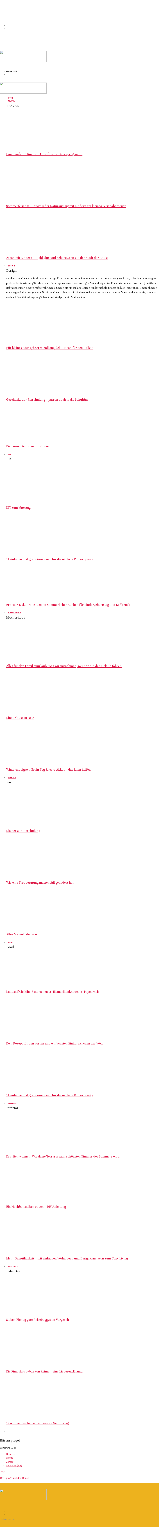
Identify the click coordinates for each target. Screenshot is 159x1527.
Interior (12, 1103)
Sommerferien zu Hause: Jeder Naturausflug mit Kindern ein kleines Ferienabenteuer (66, 206)
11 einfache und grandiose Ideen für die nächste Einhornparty (49, 559)
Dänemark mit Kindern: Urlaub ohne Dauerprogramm (44, 154)
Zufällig (10, 1461)
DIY (9, 454)
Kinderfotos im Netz (20, 718)
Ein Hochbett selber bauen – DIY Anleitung (36, 1207)
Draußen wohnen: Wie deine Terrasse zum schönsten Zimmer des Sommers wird (63, 1156)
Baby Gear (13, 1266)
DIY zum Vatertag (18, 508)
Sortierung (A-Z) (14, 1465)
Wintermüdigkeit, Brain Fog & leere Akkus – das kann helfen (48, 770)
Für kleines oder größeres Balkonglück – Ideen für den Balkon (49, 348)
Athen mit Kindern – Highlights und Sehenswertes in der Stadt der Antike (57, 258)
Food (10, 942)
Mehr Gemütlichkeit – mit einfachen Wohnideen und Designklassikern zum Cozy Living (67, 1258)
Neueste (10, 1454)
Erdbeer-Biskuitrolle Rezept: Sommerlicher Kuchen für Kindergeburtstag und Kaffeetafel (68, 605)
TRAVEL (11, 101)
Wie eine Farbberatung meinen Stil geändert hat (40, 883)
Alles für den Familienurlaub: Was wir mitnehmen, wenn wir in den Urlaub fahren (64, 666)
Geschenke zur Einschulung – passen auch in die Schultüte (47, 400)
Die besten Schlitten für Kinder (27, 446)
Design (11, 266)
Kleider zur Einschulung (23, 831)
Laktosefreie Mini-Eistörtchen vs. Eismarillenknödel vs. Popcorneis (52, 992)
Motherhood (14, 613)
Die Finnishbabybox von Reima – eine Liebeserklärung (44, 1371)
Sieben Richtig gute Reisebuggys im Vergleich (37, 1320)
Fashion (12, 777)
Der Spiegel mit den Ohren (14, 1478)
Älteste (9, 1457)
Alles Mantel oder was (21, 934)
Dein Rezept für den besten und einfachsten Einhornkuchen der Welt (54, 1043)
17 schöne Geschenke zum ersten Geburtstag (37, 1423)
